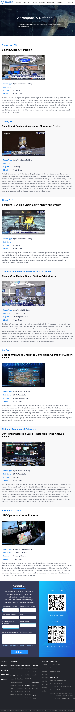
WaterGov (34, 675)
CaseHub (4, 679)
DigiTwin (4, 665)
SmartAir (19, 682)
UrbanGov (13, 669)
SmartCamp (28, 691)
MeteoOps (13, 691)
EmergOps (13, 688)
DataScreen (35, 688)
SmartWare (28, 672)
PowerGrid (28, 678)
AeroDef (34, 698)
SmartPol (13, 679)
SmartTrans (45, 684)
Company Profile (55, 664)
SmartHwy (20, 688)
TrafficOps (13, 682)
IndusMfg (44, 687)
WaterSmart (35, 672)
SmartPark (27, 688)
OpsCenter (14, 661)
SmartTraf (20, 679)
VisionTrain (5, 674)
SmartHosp (28, 698)
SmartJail (13, 685)
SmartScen (28, 694)
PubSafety (44, 681)
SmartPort (20, 685)
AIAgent (4, 661)
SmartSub (20, 691)
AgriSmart (35, 669)
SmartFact (27, 669)
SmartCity (44, 668)
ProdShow (34, 685)
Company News (54, 668)
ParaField (4, 670)
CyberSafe (13, 694)
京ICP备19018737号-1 (52, 710)
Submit (19, 652)
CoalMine (27, 675)
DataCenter (20, 669)
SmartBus (19, 694)
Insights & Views (55, 671)
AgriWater (44, 671)
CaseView (44, 664)
